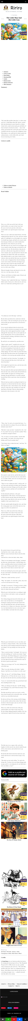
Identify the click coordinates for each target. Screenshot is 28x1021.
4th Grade (3, 951)
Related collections (8, 82)
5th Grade (8, 951)
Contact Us (11, 986)
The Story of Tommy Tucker (14, 840)
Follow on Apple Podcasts (10, 185)
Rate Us (18, 986)
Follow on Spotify (8, 187)
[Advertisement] (14, 56)
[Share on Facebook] (19, 1019)
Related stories (7, 80)
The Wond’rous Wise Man (14, 801)
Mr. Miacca (14, 887)
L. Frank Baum (14, 15)
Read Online (7, 75)
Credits (5, 79)
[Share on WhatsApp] (8, 1019)
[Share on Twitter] (25, 1019)
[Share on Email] (3, 1019)
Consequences (4, 953)
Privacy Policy (11, 984)
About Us (3, 984)
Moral (20, 953)
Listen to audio (7, 73)
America (14, 951)
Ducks (9, 953)
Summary (6, 71)
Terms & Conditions (22, 984)
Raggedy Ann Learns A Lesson (14, 945)
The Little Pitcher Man (14, 926)
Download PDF (7, 77)
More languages (7, 84)
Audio (17, 951)
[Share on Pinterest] (14, 1019)
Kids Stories (15, 953)
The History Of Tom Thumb (14, 907)
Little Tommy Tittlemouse (14, 820)
